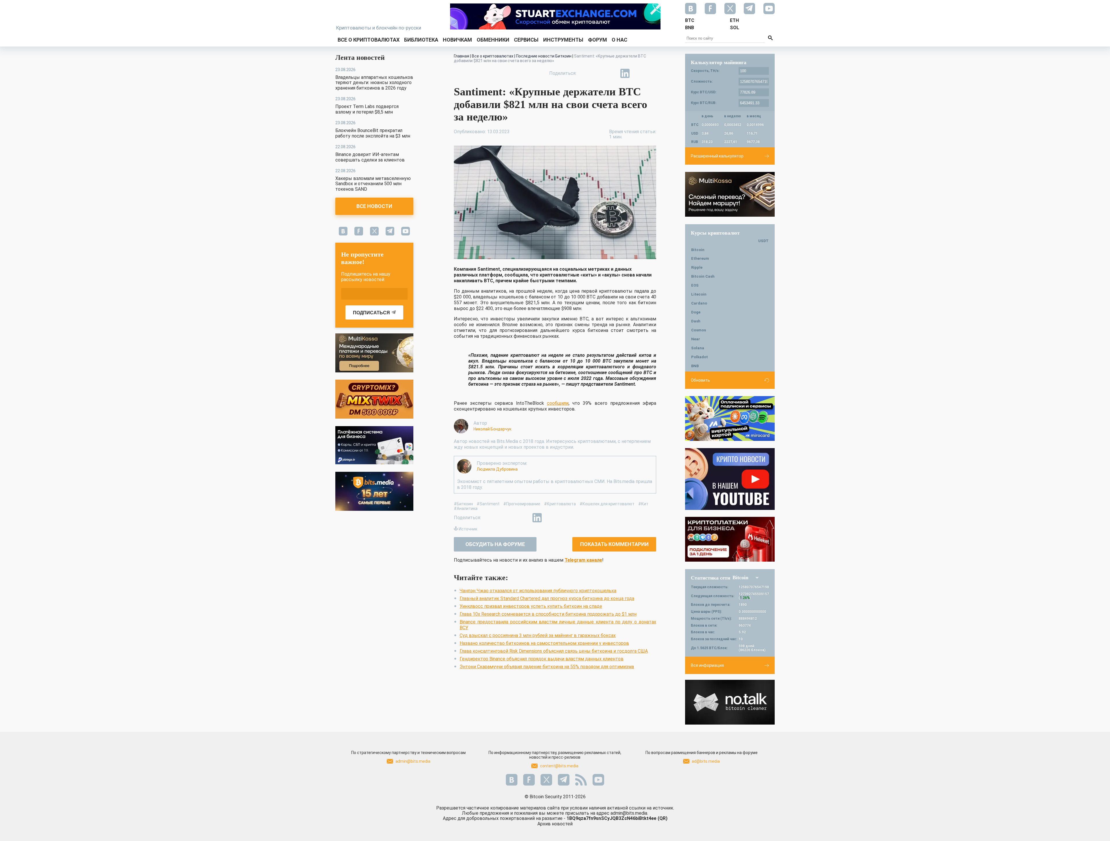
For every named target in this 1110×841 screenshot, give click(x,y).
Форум (597, 40)
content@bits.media (559, 766)
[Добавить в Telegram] (611, 73)
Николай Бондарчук (492, 429)
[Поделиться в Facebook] (585, 73)
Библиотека (421, 40)
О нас (619, 40)
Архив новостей (555, 824)
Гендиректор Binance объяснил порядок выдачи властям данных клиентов (542, 659)
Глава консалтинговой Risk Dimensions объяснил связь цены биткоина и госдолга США (554, 651)
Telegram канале (583, 560)
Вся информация (707, 665)
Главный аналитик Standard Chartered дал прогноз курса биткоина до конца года (547, 598)
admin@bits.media (412, 761)
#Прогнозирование (521, 504)
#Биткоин (463, 504)
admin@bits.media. (629, 813)
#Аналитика (466, 508)
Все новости (374, 206)
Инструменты (563, 40)
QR (662, 818)
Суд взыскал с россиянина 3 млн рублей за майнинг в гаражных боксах (538, 635)
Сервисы (526, 40)
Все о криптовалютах (368, 40)
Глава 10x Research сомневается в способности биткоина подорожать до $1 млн (548, 614)
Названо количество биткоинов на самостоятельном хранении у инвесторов (544, 643)
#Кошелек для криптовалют (607, 504)
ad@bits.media (706, 761)
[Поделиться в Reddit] (651, 73)
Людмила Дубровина (497, 469)
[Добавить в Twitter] (598, 73)
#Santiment (488, 504)
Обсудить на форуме (495, 544)
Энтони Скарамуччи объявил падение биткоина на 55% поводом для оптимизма (547, 666)
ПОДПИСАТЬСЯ (371, 312)
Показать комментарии (614, 544)
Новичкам (457, 40)
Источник (468, 529)
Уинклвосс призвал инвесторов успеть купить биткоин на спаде (531, 606)
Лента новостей (360, 57)
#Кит (643, 504)
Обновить (700, 380)
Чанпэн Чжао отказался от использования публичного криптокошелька (538, 590)
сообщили (558, 403)
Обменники (493, 40)
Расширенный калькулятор (717, 156)
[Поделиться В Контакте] (638, 73)
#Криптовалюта (560, 504)
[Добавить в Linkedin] (625, 73)
